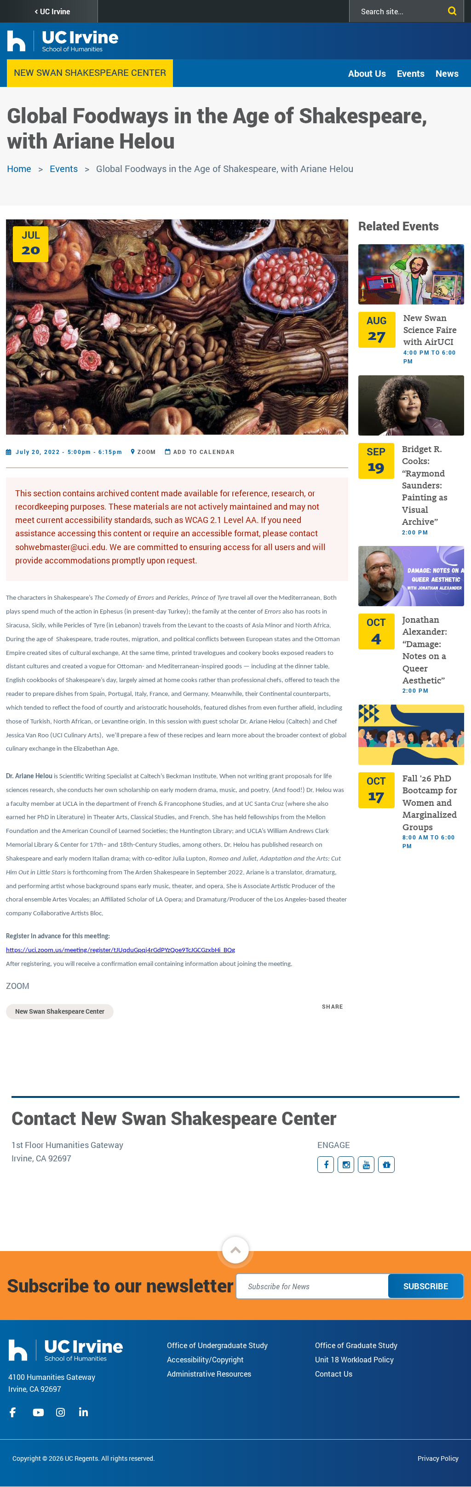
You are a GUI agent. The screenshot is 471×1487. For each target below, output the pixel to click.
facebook (15, 1412)
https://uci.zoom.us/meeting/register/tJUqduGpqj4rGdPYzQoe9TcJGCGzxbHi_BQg (120, 950)
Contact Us (333, 1373)
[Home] (65, 1349)
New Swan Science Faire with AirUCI (430, 330)
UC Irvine (55, 11)
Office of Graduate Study (356, 1345)
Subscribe (425, 1286)
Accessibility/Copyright (205, 1359)
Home (19, 168)
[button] (235, 1250)
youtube (38, 1412)
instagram (61, 1412)
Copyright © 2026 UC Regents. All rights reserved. (83, 1458)
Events (411, 73)
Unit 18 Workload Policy (354, 1359)
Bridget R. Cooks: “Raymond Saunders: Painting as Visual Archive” (425, 485)
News (447, 73)
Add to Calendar (204, 451)
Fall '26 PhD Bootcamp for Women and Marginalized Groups (429, 802)
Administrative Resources (209, 1373)
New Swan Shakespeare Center (90, 72)
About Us (367, 73)
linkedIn (84, 1412)
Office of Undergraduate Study (217, 1345)
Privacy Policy (438, 1458)
